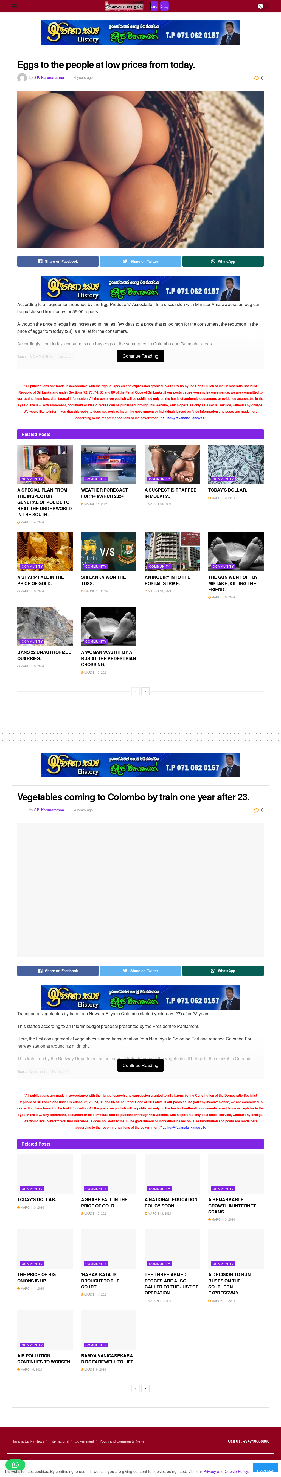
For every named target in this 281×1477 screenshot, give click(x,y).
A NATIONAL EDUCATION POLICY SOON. (171, 1202)
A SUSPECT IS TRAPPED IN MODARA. (171, 493)
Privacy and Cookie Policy (225, 1471)
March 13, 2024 (159, 503)
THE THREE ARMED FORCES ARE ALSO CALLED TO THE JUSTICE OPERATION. (171, 1283)
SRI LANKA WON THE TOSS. (103, 580)
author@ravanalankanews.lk (184, 417)
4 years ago (83, 77)
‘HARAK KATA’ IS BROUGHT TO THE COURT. (100, 1280)
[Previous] (135, 691)
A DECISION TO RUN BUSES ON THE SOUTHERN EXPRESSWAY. (229, 1283)
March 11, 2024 (32, 1288)
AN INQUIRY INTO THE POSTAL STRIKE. (167, 580)
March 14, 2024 (32, 522)
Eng (154, 7)
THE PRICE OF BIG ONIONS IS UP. (36, 1277)
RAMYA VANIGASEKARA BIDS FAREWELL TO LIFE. (107, 1358)
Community (32, 479)
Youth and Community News (122, 1441)
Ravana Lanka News (28, 1441)
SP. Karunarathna (49, 77)
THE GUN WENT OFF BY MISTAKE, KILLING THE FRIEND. (233, 583)
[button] (15, 1464)
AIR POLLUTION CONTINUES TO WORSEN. (44, 1358)
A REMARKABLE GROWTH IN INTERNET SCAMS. (232, 1205)
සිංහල (164, 7)
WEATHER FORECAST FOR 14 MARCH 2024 (104, 493)
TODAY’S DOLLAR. (227, 490)
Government (84, 1441)
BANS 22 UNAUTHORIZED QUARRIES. (44, 655)
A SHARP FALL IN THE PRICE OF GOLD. (40, 580)
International (59, 1441)
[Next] (145, 691)
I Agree (265, 1470)
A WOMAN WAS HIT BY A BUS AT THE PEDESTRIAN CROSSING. (108, 658)
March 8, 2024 (31, 1369)
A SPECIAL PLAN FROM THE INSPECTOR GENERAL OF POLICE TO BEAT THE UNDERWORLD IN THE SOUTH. (44, 502)
